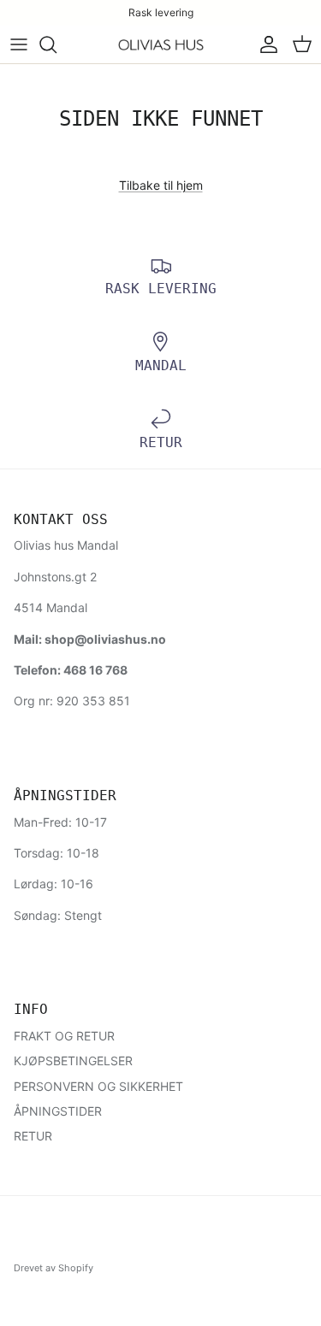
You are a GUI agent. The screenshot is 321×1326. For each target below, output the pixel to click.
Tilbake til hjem (161, 185)
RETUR (33, 1136)
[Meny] (19, 44)
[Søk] (56, 44)
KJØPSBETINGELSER (73, 1060)
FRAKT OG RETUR (64, 1035)
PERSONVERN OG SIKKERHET (98, 1086)
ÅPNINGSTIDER (58, 1111)
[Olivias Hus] (161, 45)
